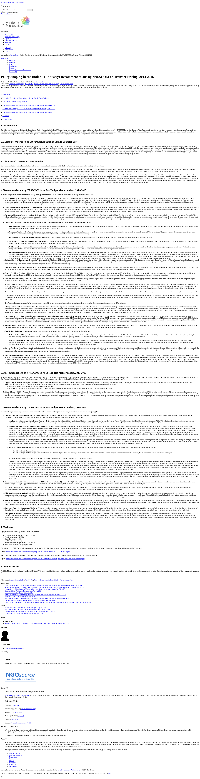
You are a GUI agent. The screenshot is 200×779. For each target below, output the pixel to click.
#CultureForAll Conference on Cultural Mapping (25, 607)
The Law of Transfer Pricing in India (14, 102)
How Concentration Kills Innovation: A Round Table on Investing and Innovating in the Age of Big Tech (44, 585)
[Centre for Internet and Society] (16, 28)
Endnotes (5, 116)
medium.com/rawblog (28, 709)
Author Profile (7, 119)
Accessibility (9, 35)
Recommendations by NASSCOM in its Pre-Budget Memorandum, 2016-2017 (28, 112)
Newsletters (13, 757)
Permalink (39, 82)
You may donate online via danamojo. (17, 695)
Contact (7, 51)
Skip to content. (6, 2)
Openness (8, 39)
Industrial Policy (53, 84)
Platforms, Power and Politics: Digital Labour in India (27, 609)
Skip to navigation (18, 2)
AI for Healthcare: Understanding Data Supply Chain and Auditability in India (35, 595)
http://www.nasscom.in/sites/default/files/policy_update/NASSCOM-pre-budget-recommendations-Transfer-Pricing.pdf (45, 559)
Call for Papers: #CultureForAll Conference (24, 613)
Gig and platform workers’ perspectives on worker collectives (30, 600)
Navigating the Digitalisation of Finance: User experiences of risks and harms (35, 589)
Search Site (4, 10)
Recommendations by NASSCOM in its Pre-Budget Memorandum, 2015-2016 (28, 109)
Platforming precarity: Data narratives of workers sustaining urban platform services (37, 598)
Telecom (8, 42)
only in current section (10, 12)
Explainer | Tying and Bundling (20, 596)
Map (109, 773)
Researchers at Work (66, 84)
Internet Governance (11, 40)
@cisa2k (21, 716)
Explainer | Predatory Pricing (19, 593)
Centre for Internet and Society (21, 723)
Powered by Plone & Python (14, 648)
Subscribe (16, 705)
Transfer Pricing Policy (16, 84)
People (11, 761)
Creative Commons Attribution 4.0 (69, 770)
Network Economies (41, 84)
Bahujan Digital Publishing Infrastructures (23, 591)
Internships (12, 764)
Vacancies (12, 763)
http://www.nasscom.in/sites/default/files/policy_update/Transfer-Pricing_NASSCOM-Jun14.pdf (38, 552)
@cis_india (18, 712)
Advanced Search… (7, 14)
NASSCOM (29, 84)
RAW (7, 44)
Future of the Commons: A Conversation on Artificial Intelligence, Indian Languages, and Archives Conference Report (48, 602)
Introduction (6, 94)
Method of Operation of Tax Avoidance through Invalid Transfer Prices (25, 98)
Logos (11, 759)
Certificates (13, 766)
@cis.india (15, 719)
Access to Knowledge (12, 37)
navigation (4, 58)
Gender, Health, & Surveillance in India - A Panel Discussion (29, 611)
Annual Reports (14, 753)
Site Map (8, 48)
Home (12, 55)
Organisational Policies (16, 755)
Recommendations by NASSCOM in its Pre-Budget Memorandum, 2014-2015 (28, 105)
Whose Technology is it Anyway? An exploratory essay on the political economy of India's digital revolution (45, 587)
